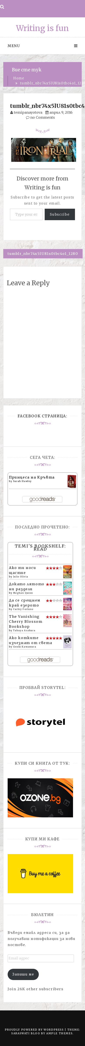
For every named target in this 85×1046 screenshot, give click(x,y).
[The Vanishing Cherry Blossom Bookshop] (67, 620)
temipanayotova (28, 112)
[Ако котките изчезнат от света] (67, 641)
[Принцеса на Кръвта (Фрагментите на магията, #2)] (72, 481)
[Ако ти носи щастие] (67, 571)
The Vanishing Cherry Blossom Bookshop (25, 621)
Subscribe (60, 214)
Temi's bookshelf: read (40, 547)
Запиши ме (23, 974)
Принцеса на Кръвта (32, 477)
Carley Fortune (23, 609)
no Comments (42, 117)
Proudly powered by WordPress (35, 1029)
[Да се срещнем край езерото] (67, 604)
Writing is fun (42, 28)
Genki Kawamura (24, 646)
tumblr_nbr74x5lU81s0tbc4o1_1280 (43, 253)
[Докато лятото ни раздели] (67, 588)
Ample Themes (59, 1033)
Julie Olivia (20, 576)
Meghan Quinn (23, 593)
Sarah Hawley (22, 481)
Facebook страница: (42, 416)
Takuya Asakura (24, 630)
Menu (14, 46)
